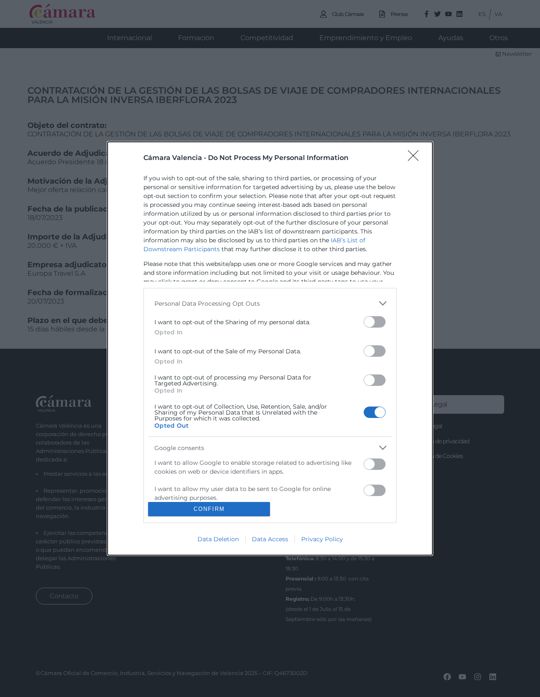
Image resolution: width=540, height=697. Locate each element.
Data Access (270, 539)
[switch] (375, 322)
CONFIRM (209, 509)
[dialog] (270, 348)
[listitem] (270, 303)
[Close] (416, 158)
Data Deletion (218, 539)
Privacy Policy (322, 539)
